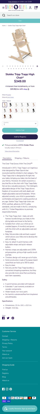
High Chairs (10, 97)
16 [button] (18, 68)
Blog (4, 377)
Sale (20, 21)
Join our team (7, 358)
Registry (5, 373)
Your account (7, 351)
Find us (5, 369)
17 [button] (21, 68)
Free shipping (12, 2)
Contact (5, 336)
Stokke (9, 95)
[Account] (30, 7)
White (22, 104)
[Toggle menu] (2, 7)
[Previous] (3, 66)
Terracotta (10, 110)
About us (5, 354)
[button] (20, 136)
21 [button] (31, 68)
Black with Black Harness (33, 110)
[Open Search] (3, 15)
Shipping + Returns (22, 158)
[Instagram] (7, 389)
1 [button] (7, 66)
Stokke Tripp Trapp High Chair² (17, 25)
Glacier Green (4, 110)
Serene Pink (33, 104)
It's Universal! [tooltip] (20, 140)
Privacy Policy (7, 343)
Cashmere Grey (27, 110)
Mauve (16, 110)
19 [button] (26, 68)
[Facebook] (3, 389)
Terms (4, 347)
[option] (20, 21)
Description (7, 158)
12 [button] (8, 68)
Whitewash (16, 104)
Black (10, 104)
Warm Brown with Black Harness (4, 116)
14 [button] (13, 68)
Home (4, 25)
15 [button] (16, 68)
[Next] (37, 66)
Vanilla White (22, 110)
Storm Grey (27, 104)
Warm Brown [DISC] (10, 116)
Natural (4, 104)
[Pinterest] (10, 389)
